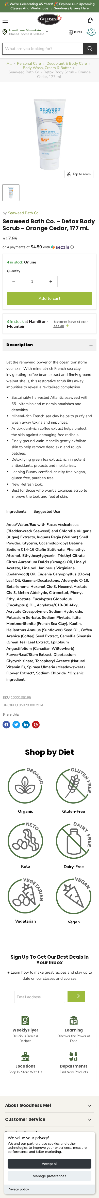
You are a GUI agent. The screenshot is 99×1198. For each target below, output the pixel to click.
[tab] (16, 512)
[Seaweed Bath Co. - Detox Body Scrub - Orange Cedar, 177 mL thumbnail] (11, 193)
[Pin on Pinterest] (36, 724)
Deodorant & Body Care (66, 63)
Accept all (49, 1164)
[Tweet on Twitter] (16, 724)
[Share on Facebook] (6, 724)
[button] (49, 247)
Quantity (13, 271)
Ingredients (16, 511)
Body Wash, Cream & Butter (47, 68)
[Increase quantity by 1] (51, 281)
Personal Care (29, 63)
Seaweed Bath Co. (23, 212)
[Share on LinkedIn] (26, 724)
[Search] (90, 49)
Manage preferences (49, 1176)
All (9, 63)
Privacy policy (18, 1189)
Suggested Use (47, 511)
